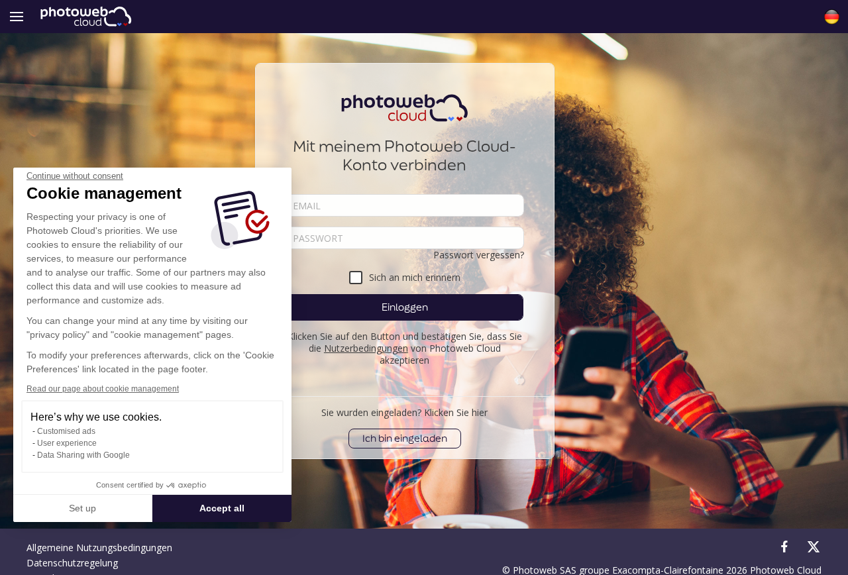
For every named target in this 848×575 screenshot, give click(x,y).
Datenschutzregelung (72, 562)
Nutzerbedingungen (366, 348)
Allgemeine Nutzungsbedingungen (99, 547)
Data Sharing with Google (83, 455)
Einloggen (405, 307)
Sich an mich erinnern (414, 277)
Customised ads (66, 431)
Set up (82, 508)
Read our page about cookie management (102, 388)
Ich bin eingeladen (404, 438)
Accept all (221, 508)
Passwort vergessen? (478, 254)
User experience (67, 443)
